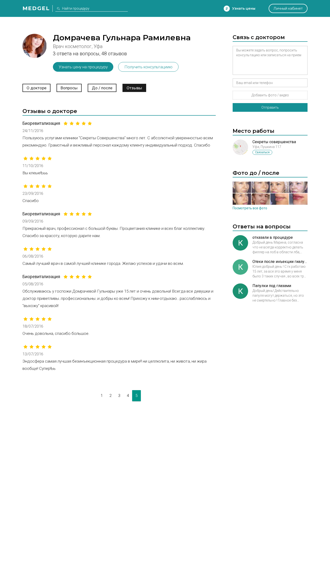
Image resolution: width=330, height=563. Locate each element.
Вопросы (69, 87)
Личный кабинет (288, 8)
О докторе (36, 87)
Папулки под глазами (271, 285)
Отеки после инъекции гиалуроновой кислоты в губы (280, 261)
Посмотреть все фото (250, 208)
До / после (102, 87)
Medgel (36, 8)
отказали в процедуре (272, 237)
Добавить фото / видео (270, 95)
